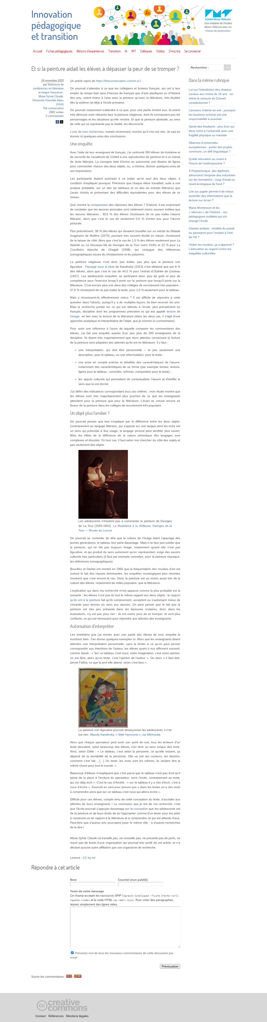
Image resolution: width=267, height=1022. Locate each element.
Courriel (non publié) (133, 879)
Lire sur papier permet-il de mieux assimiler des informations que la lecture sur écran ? (211, 196)
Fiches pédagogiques (59, 51)
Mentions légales (77, 1016)
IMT (133, 51)
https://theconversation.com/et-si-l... (119, 80)
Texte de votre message (87, 891)
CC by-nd (89, 857)
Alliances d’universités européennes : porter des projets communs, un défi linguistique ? (210, 147)
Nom (73, 879)
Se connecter (192, 51)
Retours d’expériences (90, 51)
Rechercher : (200, 67)
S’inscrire (174, 51)
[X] (61, 122)
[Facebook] (57, 122)
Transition (114, 51)
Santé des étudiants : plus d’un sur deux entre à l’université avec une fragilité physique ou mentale (211, 131)
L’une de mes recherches (87, 131)
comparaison (99, 204)
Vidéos (160, 51)
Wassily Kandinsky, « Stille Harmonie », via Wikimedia (125, 734)
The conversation (53, 108)
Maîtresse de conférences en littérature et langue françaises (48, 88)
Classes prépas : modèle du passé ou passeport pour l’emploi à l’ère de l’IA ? (211, 233)
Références (56, 1016)
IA (126, 51)
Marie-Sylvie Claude (51, 96)
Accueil (37, 51)
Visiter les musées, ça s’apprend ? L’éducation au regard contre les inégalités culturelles (211, 249)
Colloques (146, 51)
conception (141, 808)
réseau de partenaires (217, 30)
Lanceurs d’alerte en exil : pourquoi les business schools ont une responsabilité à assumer (212, 115)
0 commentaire (55, 116)
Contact (40, 1016)
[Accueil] (133, 44)
